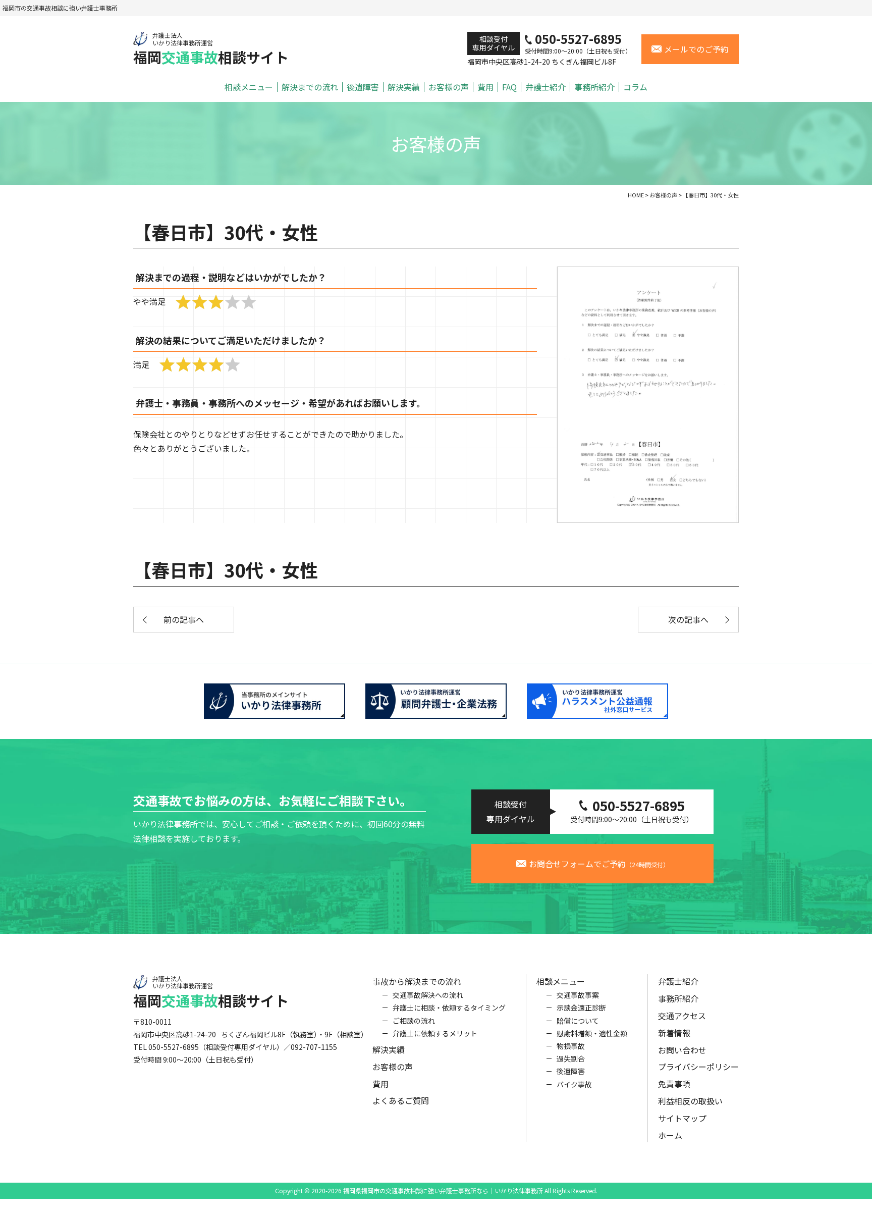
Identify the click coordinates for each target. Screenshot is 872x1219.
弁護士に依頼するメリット (435, 1033)
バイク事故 (574, 1084)
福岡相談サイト (211, 48)
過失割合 (571, 1058)
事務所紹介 (594, 87)
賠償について (578, 1021)
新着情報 (674, 1033)
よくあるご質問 (400, 1100)
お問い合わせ (682, 1050)
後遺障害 (363, 87)
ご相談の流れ (414, 1021)
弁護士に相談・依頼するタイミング (449, 1007)
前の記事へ (184, 619)
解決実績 (404, 87)
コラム (635, 87)
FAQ (509, 87)
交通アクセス (682, 1016)
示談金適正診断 (581, 1007)
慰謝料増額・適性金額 (592, 1033)
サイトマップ (682, 1118)
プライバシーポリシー (698, 1067)
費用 (485, 87)
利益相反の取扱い (690, 1101)
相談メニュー (249, 87)
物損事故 (571, 1046)
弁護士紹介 (545, 87)
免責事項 (674, 1084)
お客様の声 (448, 87)
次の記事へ (688, 619)
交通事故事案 (578, 995)
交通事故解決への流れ (428, 995)
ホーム (670, 1135)
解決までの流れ (310, 87)
